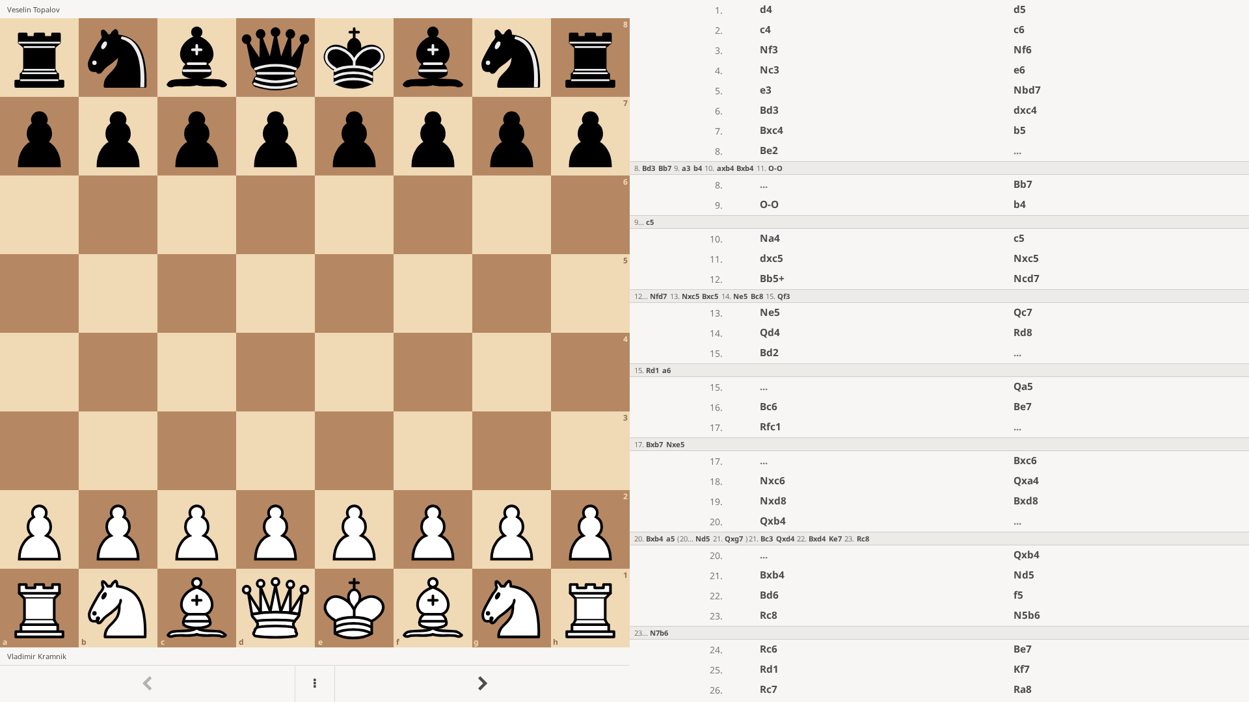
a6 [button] (666, 370)
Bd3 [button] (769, 110)
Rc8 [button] (863, 538)
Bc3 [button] (766, 538)
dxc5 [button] (771, 258)
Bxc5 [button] (710, 296)
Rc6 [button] (768, 649)
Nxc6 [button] (772, 481)
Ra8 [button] (1023, 689)
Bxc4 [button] (771, 130)
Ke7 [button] (835, 538)
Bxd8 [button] (1026, 501)
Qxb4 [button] (773, 521)
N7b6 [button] (659, 633)
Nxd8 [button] (773, 501)
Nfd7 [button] (658, 296)
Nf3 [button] (769, 50)
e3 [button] (766, 90)
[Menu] (315, 684)
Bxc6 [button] (1025, 460)
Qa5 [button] (1023, 386)
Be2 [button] (769, 150)
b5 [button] (1020, 130)
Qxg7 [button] (734, 538)
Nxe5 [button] (675, 444)
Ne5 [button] (740, 296)
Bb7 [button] (664, 168)
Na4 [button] (770, 238)
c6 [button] (1019, 29)
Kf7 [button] (1022, 669)
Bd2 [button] (769, 352)
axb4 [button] (725, 168)
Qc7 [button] (1023, 312)
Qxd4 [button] (785, 538)
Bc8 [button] (757, 296)
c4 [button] (765, 29)
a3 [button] (686, 168)
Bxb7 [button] (654, 444)
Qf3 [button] (783, 296)
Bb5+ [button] (772, 278)
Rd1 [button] (652, 370)
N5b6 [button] (1027, 615)
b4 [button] (697, 168)
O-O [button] (775, 168)
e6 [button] (1019, 70)
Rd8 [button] (1023, 332)
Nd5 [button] (702, 538)
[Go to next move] (482, 684)
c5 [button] (650, 222)
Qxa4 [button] (1026, 481)
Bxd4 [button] (817, 538)
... (1017, 150)
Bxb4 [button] (744, 168)
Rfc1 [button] (770, 427)
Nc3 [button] (769, 70)
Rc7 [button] (768, 689)
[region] (624, 351)
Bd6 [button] (769, 595)
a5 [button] (670, 538)
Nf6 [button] (1023, 50)
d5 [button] (1020, 9)
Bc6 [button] (768, 406)
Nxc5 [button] (1026, 258)
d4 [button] (766, 9)
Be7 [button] (1023, 406)
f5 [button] (1018, 595)
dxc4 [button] (1025, 110)
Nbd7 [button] (1027, 90)
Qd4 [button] (770, 332)
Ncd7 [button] (1027, 278)
